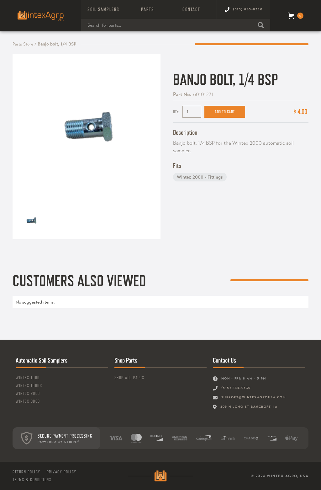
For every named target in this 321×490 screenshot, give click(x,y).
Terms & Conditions (32, 479)
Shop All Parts (129, 377)
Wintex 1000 (28, 377)
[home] (40, 15)
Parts (147, 9)
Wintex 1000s (29, 385)
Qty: (176, 111)
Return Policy (26, 471)
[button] (103, 9)
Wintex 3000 (28, 401)
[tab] (31, 220)
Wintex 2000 (28, 393)
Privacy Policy (61, 471)
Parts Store (23, 44)
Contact (191, 9)
